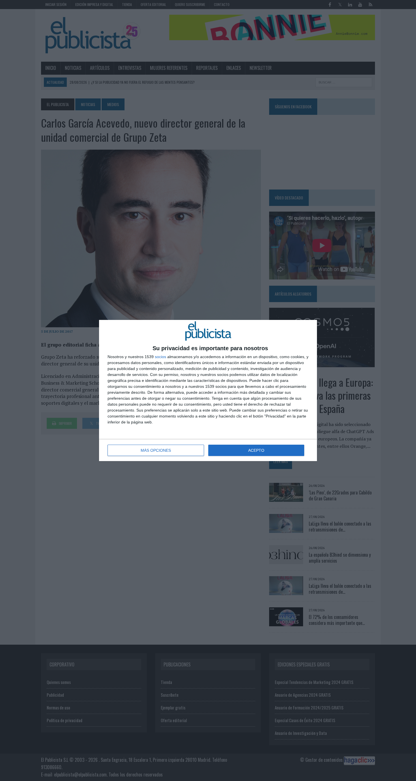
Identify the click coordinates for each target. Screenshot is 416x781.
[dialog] (208, 390)
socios (160, 357)
